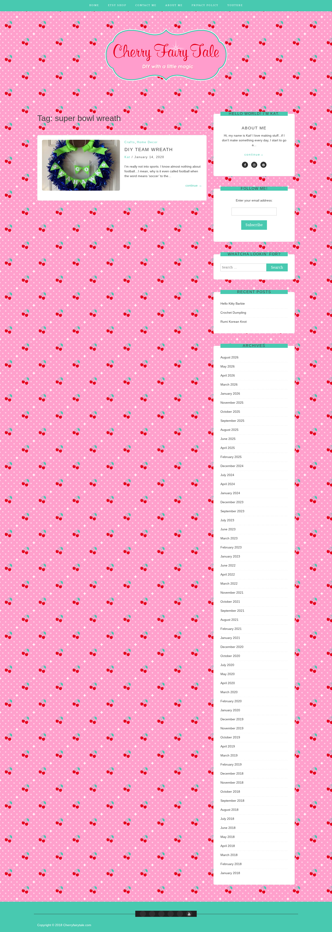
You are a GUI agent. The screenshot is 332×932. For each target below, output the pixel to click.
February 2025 (231, 457)
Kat (127, 157)
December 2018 (231, 773)
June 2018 (228, 828)
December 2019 (231, 719)
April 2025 (227, 448)
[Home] (143, 914)
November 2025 (231, 402)
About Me (173, 5)
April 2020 (227, 683)
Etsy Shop (117, 5)
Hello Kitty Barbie (232, 303)
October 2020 (230, 656)
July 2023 (227, 520)
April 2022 (227, 574)
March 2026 (229, 384)
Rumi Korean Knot (233, 321)
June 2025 (228, 439)
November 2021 (231, 592)
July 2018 (227, 819)
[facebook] (245, 165)
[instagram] (254, 165)
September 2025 (232, 420)
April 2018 (227, 846)
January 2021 (230, 638)
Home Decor (147, 142)
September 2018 (232, 800)
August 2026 (229, 357)
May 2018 (227, 837)
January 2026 (230, 393)
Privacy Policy (205, 5)
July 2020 (227, 665)
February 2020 (231, 701)
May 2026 (227, 366)
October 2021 (230, 601)
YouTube (235, 5)
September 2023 (232, 511)
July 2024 (227, 475)
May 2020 (227, 674)
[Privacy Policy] (180, 914)
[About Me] (171, 914)
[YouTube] (189, 914)
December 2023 (231, 502)
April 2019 (227, 746)
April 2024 (227, 484)
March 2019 (229, 755)
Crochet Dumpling (233, 312)
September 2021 (232, 610)
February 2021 (231, 629)
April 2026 (227, 375)
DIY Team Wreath (148, 149)
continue (193, 185)
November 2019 (231, 728)
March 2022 (229, 583)
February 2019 (231, 764)
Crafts (129, 142)
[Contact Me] (161, 914)
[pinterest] (263, 165)
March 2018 (229, 855)
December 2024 (231, 466)
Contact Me (145, 5)
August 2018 (229, 809)
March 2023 (229, 538)
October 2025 (230, 411)
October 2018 (230, 791)
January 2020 (230, 710)
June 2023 (228, 529)
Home (94, 5)
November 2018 (231, 782)
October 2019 (230, 737)
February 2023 (231, 547)
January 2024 (230, 493)
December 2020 (231, 647)
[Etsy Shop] (152, 914)
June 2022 (228, 565)
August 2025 (229, 430)
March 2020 (229, 692)
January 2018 (230, 873)
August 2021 (229, 619)
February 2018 (231, 864)
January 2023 (230, 556)
